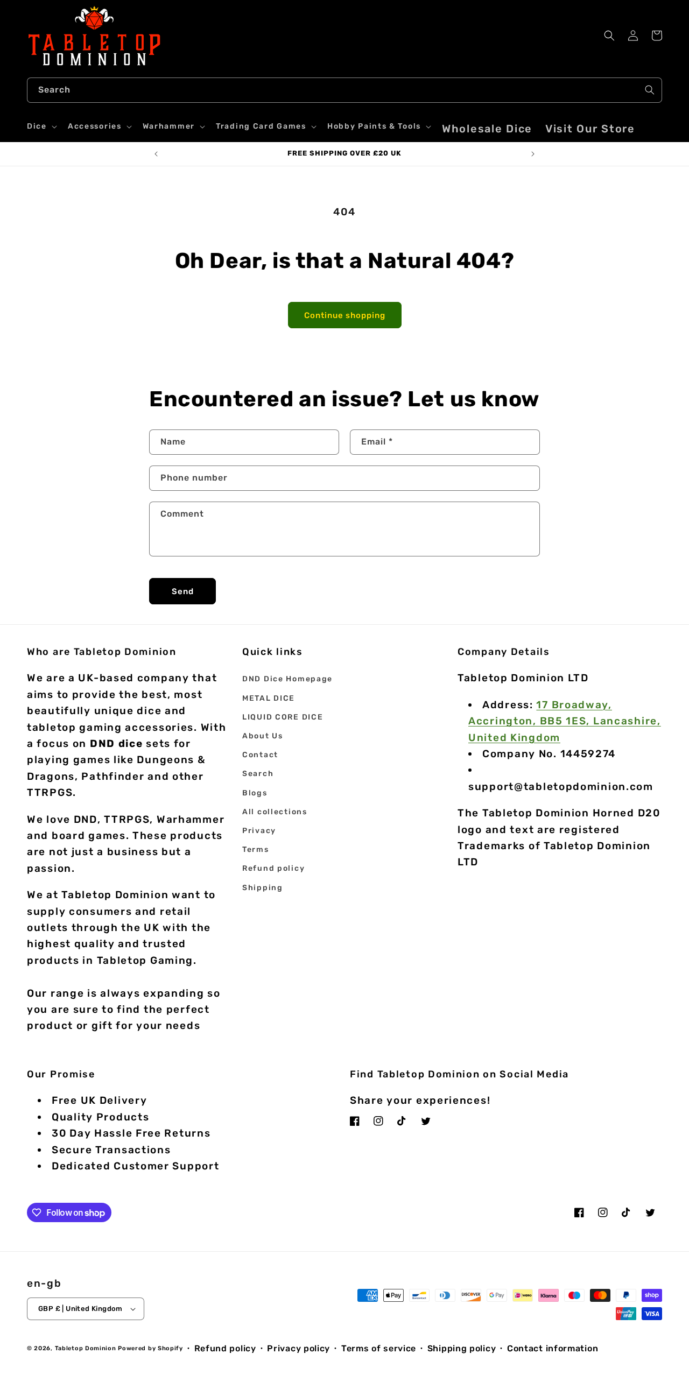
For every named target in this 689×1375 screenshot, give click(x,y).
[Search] (650, 90)
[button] (40, 126)
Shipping (262, 887)
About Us (262, 736)
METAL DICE (268, 698)
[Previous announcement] (156, 154)
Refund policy (273, 868)
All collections (274, 811)
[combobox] (344, 90)
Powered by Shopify (150, 1348)
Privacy (259, 830)
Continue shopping (344, 315)
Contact (260, 754)
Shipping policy (461, 1348)
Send (183, 591)
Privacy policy (298, 1348)
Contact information (552, 1348)
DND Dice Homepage (287, 678)
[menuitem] (487, 128)
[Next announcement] (533, 154)
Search (257, 773)
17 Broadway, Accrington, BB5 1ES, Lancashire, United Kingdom (564, 721)
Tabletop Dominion (85, 1348)
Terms (255, 849)
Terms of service (378, 1348)
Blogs (255, 793)
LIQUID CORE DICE (282, 717)
